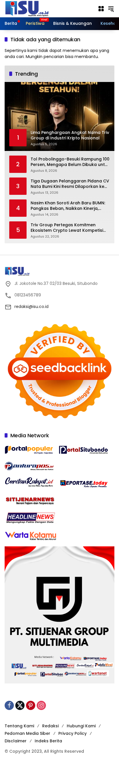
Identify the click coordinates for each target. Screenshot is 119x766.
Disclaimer (16, 741)
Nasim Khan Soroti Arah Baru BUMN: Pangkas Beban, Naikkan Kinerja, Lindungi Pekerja (68, 206)
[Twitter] (20, 705)
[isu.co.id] (36, 8)
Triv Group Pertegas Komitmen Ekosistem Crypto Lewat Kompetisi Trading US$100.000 (67, 227)
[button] (110, 8)
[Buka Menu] (101, 8)
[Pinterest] (30, 705)
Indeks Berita (48, 741)
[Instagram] (41, 705)
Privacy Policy (72, 733)
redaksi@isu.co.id (31, 306)
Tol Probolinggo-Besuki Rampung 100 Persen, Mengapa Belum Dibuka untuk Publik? (70, 162)
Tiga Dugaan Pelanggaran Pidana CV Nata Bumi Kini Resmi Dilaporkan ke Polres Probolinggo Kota (70, 184)
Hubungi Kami (81, 726)
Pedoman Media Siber (27, 733)
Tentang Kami (19, 726)
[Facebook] (9, 705)
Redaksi (50, 726)
